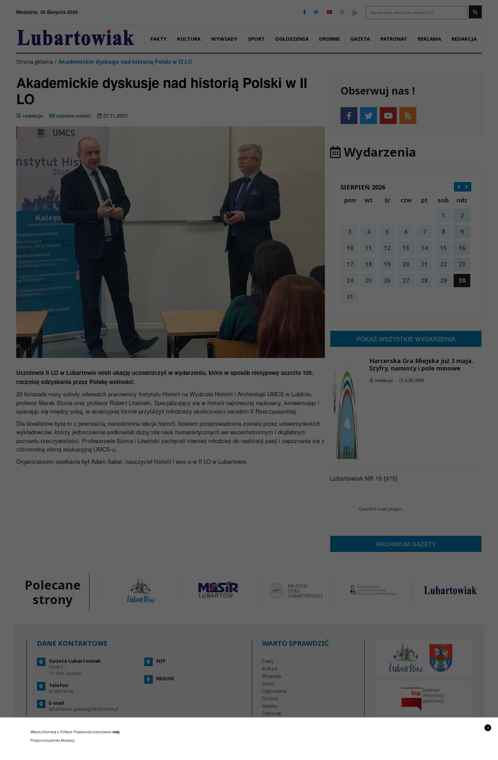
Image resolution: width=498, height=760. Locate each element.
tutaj (116, 731)
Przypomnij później (45, 740)
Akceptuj (67, 740)
